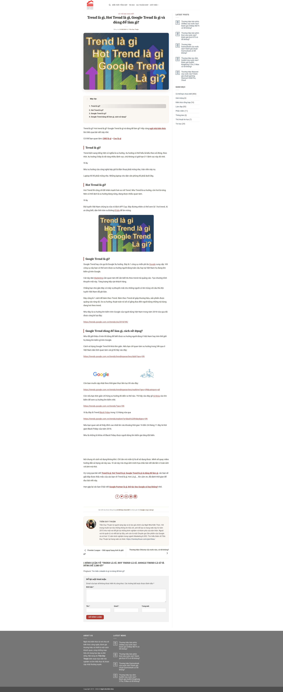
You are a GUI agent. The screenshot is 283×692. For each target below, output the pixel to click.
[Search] (110, 5)
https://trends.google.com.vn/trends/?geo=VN (103, 406)
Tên (88, 606)
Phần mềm (180, 111)
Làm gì (151, 510)
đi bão (117, 210)
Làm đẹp (179, 107)
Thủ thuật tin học (182, 119)
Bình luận (90, 587)
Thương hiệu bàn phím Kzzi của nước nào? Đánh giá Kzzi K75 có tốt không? (190, 36)
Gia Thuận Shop (142, 5)
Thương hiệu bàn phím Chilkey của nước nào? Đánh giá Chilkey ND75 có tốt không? (190, 24)
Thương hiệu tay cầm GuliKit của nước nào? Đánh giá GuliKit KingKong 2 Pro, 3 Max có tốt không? (190, 62)
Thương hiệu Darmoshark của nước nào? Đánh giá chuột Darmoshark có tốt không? (190, 48)
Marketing (98, 278)
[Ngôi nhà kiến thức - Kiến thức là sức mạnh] (94, 5)
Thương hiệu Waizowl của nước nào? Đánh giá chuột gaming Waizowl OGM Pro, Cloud (189, 76)
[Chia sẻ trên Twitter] (122, 497)
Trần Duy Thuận (134, 29)
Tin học (132, 5)
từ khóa (156, 396)
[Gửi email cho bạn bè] (126, 497)
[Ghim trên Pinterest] (131, 497)
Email (116, 606)
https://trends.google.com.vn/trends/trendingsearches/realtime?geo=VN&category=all (121, 389)
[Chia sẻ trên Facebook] (117, 497)
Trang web (145, 606)
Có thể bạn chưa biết (126, 14)
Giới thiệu (154, 5)
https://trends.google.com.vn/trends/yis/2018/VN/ (105, 322)
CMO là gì (107, 138)
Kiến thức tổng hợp (119, 5)
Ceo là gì (117, 138)
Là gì (146, 510)
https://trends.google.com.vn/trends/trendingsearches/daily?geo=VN (113, 356)
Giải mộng (180, 98)
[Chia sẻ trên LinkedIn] (135, 497)
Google (152, 264)
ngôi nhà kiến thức (157, 128)
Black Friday (104, 412)
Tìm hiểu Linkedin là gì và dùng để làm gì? (108, 571)
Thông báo (180, 115)
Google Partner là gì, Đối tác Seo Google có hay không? (133, 487)
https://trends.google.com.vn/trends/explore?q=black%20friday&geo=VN (115, 419)
